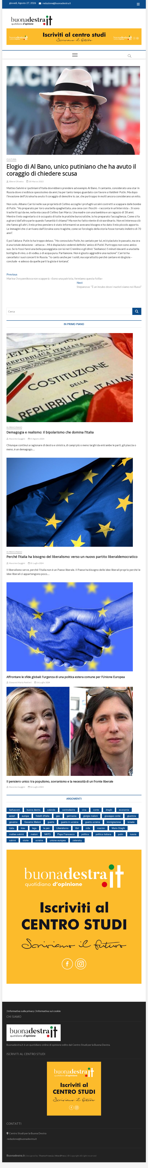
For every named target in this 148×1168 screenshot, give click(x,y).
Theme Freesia (46, 1155)
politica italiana (103, 834)
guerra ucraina (92, 822)
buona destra (33, 809)
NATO (47, 834)
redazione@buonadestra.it (57, 3)
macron (101, 828)
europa (25, 816)
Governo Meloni (32, 822)
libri (77, 828)
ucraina (39, 840)
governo (13, 822)
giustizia (131, 816)
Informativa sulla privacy (20, 1011)
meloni (34, 834)
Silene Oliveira (15, 181)
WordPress (60, 1155)
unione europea (58, 840)
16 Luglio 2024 (43, 682)
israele (131, 822)
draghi (109, 809)
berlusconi (14, 809)
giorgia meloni (90, 816)
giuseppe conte (112, 816)
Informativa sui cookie (48, 1011)
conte (96, 809)
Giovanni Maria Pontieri (20, 682)
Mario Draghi (118, 828)
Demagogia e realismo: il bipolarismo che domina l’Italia (50, 432)
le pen (46, 828)
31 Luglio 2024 (36, 563)
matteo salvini (16, 834)
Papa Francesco (66, 834)
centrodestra (68, 809)
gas (58, 816)
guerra (51, 822)
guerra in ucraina (69, 822)
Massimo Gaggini (16, 439)
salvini (12, 840)
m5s (88, 828)
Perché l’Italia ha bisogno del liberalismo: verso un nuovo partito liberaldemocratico (72, 556)
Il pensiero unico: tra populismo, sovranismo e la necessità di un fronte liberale (59, 781)
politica (85, 834)
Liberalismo (62, 828)
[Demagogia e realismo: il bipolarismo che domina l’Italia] (74, 377)
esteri (12, 816)
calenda (51, 809)
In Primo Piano (14, 427)
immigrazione (114, 822)
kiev (23, 828)
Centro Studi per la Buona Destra (27, 1133)
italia (11, 828)
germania (71, 816)
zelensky (77, 840)
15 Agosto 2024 (37, 439)
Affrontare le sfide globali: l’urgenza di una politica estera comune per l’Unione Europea (65, 677)
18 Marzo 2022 (36, 181)
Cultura (11, 159)
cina (84, 809)
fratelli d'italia (42, 816)
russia (133, 834)
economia (124, 809)
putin (120, 834)
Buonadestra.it (15, 1155)
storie (26, 840)
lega (34, 828)
